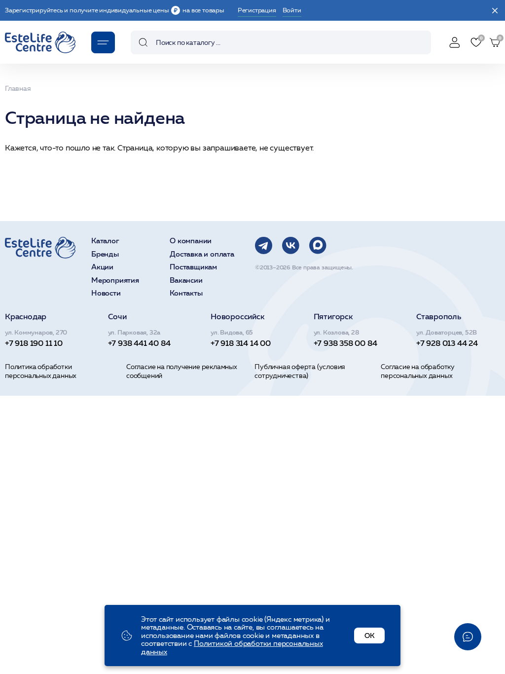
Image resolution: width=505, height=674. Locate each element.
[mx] (317, 245)
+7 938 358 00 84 (345, 343)
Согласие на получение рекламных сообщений (181, 371)
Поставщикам (193, 267)
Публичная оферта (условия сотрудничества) (299, 371)
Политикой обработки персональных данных (232, 647)
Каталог (105, 241)
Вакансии (186, 280)
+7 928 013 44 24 (447, 343)
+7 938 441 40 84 (139, 343)
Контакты (186, 293)
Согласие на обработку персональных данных (418, 371)
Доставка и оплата (202, 254)
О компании (191, 241)
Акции (102, 267)
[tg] (263, 245)
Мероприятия (115, 280)
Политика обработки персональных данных (40, 371)
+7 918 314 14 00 (241, 343)
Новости (106, 293)
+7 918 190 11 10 (34, 343)
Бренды (105, 254)
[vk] (290, 245)
